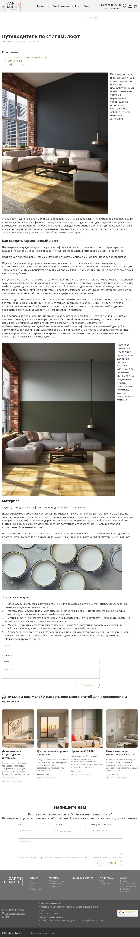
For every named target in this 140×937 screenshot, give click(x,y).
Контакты (124, 889)
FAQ (102, 881)
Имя (21, 824)
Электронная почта (101, 824)
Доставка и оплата (129, 886)
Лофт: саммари (17, 64)
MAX (7, 916)
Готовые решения (57, 881)
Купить (41, 6)
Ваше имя (7, 655)
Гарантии (104, 883)
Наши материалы (128, 883)
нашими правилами (112, 857)
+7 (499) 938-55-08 (109, 5)
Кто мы (123, 881)
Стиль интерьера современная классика (120, 752)
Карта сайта (126, 891)
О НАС (123, 878)
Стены (32, 881)
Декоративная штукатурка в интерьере (11, 754)
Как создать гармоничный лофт (27, 57)
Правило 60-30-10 (82, 751)
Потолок (33, 883)
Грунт (32, 886)
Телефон (60, 824)
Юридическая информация (42, 933)
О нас (87, 6)
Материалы (15, 60)
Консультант (55, 886)
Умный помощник (57, 883)
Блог (78, 6)
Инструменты (35, 889)
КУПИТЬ (33, 878)
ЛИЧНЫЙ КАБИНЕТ (82, 878)
